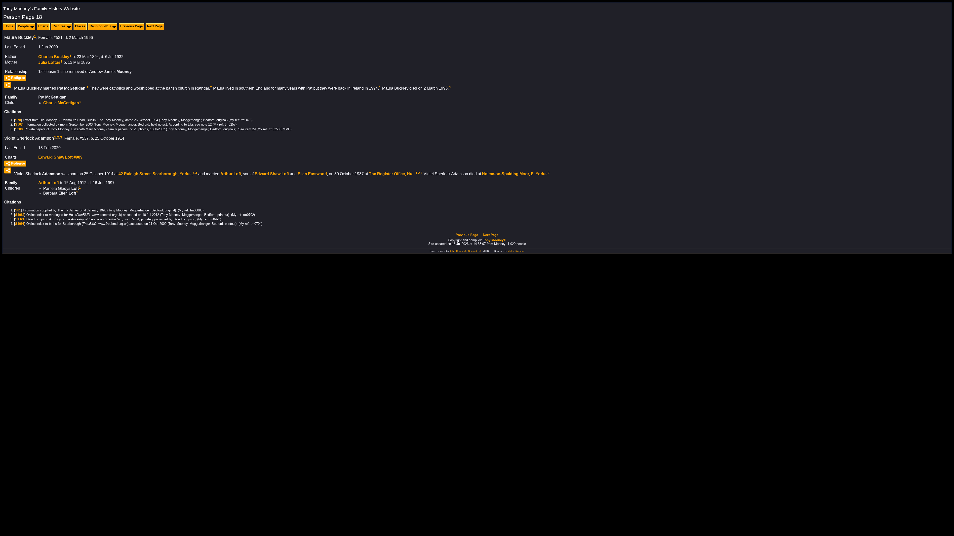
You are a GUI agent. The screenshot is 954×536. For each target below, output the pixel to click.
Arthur (230, 174)
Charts (43, 26)
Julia (49, 62)
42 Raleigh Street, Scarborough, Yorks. (155, 174)
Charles (53, 57)
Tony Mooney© (494, 240)
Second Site (475, 251)
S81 (18, 210)
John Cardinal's (458, 251)
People (23, 26)
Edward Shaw (272, 174)
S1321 (19, 219)
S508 (19, 129)
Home (8, 26)
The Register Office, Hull (391, 174)
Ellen (312, 174)
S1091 (19, 224)
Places (80, 26)
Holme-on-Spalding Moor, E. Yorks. (515, 174)
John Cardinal (516, 251)
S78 (18, 120)
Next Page (154, 26)
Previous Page (131, 26)
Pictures (59, 26)
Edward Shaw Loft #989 (60, 157)
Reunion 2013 (100, 26)
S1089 (19, 215)
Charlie (61, 103)
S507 (19, 124)
